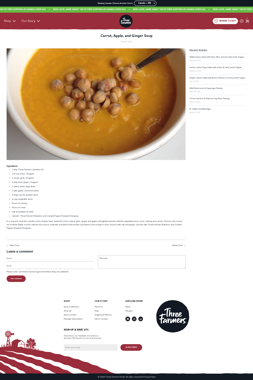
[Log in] (242, 21)
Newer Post (177, 245)
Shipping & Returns (103, 315)
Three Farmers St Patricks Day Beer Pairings (209, 99)
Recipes (129, 311)
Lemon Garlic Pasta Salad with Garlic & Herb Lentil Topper (215, 67)
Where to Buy (227, 21)
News (127, 307)
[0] (247, 21)
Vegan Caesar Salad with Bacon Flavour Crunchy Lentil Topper (217, 78)
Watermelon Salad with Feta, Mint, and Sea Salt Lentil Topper (216, 57)
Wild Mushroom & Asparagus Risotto (206, 88)
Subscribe (131, 347)
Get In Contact (101, 319)
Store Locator (70, 315)
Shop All (67, 311)
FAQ (97, 311)
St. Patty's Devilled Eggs (200, 109)
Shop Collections (71, 307)
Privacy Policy (149, 377)
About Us (99, 307)
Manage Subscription (73, 319)
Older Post (14, 245)
